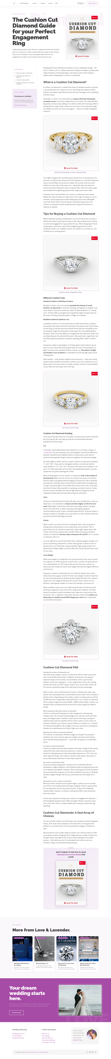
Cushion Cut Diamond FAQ (21, 80)
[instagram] (95, 1052)
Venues (50, 3)
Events (34, 3)
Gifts (56, 3)
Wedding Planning (18, 1038)
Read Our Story (77, 1040)
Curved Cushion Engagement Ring (70, 292)
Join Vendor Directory (48, 1042)
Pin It (95, 17)
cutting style (47, 452)
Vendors (43, 3)
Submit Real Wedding (48, 1040)
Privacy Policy (31, 1052)
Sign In (81, 3)
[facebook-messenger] (92, 1052)
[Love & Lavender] (14, 3)
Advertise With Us (47, 1038)
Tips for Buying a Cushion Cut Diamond (22, 76)
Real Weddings (24, 3)
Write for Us (45, 1033)
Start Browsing (16, 1012)
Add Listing (91, 3)
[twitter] (87, 1052)
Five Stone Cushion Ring (70, 428)
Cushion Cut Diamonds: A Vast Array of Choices (24, 83)
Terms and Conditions (42, 1052)
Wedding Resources (18, 1033)
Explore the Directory (20, 105)
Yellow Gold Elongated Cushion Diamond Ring (70, 172)
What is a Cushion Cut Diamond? (23, 73)
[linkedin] (90, 1052)
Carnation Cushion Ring (70, 661)
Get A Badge (45, 1036)
